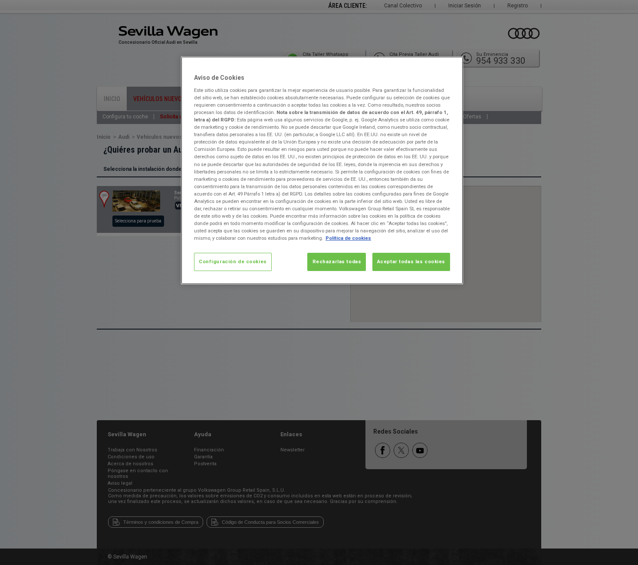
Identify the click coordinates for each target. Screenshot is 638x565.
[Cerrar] (450, 66)
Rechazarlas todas (337, 261)
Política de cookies (348, 238)
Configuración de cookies (233, 261)
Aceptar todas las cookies (411, 261)
